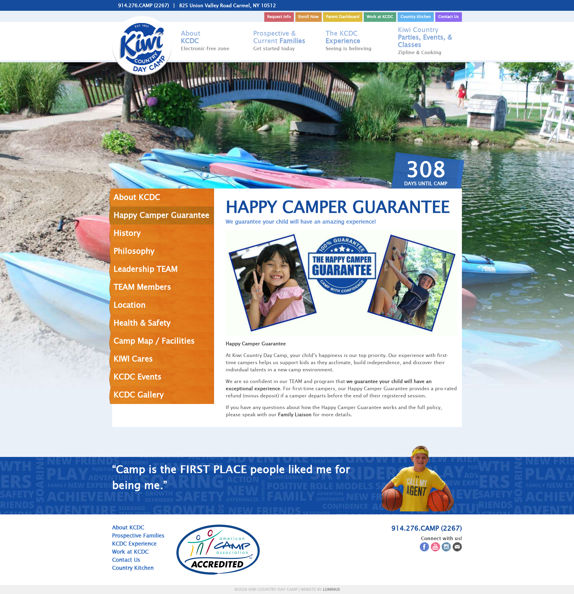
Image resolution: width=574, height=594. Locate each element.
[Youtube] (435, 548)
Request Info (279, 16)
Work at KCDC (380, 16)
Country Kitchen (416, 16)
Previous (104, 477)
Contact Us (448, 16)
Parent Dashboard (342, 16)
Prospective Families (138, 535)
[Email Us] (457, 548)
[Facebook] (424, 548)
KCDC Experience (134, 543)
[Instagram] (446, 548)
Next (470, 477)
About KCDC (128, 527)
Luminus (331, 589)
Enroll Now (308, 16)
